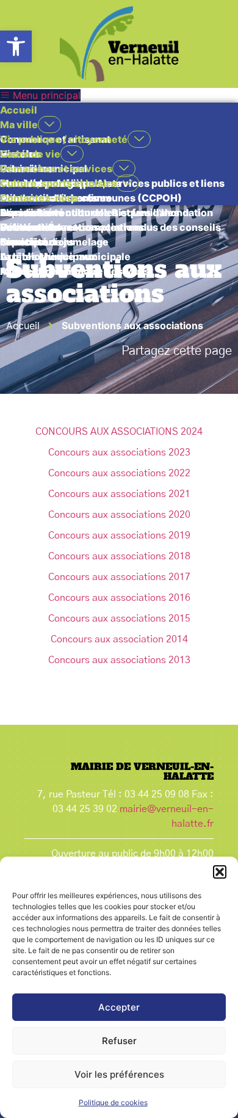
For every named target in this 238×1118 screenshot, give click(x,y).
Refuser (119, 1041)
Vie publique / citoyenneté (64, 139)
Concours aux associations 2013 (119, 660)
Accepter (119, 1007)
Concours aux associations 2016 (119, 598)
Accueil (18, 110)
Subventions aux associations (72, 227)
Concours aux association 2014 (119, 639)
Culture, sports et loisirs (58, 183)
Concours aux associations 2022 (119, 473)
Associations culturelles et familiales (89, 212)
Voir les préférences (119, 1074)
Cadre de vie (30, 154)
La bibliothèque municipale (65, 256)
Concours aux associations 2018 (119, 556)
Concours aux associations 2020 (119, 515)
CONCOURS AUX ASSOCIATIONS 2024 (119, 432)
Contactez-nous (39, 198)
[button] (16, 46)
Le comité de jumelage (54, 242)
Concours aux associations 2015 (119, 618)
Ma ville (19, 124)
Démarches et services (56, 168)
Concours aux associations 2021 (119, 494)
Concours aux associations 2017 (119, 577)
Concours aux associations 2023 (119, 452)
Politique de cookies (113, 1102)
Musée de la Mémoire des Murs (75, 271)
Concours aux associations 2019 (119, 535)
